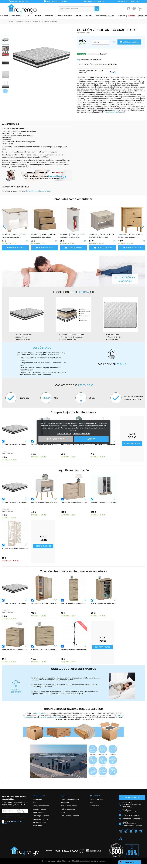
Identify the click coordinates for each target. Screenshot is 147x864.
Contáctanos (37, 799)
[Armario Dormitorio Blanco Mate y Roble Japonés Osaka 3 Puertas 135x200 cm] (104, 487)
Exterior (121, 16)
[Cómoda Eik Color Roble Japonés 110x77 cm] (74, 487)
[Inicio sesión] (128, 8)
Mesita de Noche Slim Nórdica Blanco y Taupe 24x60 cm (70, 237)
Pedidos (93, 802)
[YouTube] (136, 831)
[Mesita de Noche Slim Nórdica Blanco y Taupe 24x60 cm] (73, 217)
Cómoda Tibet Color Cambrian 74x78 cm (47, 649)
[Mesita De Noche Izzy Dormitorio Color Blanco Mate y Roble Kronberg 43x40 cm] (15, 217)
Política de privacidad (69, 806)
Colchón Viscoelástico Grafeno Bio (15, 444)
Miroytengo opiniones (41, 816)
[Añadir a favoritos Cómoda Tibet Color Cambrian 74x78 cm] (55, 646)
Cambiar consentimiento (70, 816)
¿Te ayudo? (126, 862)
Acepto (91, 439)
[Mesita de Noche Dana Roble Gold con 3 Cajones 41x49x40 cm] (44, 217)
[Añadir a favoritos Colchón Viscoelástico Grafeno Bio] (26, 441)
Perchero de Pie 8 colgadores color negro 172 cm (79, 649)
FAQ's (63, 812)
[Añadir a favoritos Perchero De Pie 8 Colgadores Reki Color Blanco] (115, 441)
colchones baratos (113, 112)
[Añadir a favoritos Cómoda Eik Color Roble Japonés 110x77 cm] (85, 498)
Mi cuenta (95, 795)
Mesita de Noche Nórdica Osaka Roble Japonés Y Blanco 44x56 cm (56, 502)
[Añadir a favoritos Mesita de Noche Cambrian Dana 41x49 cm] (26, 646)
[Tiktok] (126, 831)
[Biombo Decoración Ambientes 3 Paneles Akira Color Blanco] (15, 533)
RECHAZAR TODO (55, 439)
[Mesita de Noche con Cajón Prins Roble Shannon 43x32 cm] (102, 217)
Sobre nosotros (38, 812)
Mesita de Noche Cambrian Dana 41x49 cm (18, 649)
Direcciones (94, 806)
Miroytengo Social (39, 822)
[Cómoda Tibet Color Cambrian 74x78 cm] (44, 634)
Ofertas (131, 16)
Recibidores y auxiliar (105, 16)
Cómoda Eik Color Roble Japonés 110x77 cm (77, 502)
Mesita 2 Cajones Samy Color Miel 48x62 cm (128, 237)
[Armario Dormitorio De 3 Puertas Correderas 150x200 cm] (44, 588)
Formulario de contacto (132, 819)
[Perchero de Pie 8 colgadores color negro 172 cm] (74, 634)
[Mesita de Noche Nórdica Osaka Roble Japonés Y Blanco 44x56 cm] (44, 487)
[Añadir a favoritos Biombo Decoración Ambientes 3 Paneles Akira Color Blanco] (26, 544)
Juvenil (28, 16)
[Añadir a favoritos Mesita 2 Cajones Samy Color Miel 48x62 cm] (143, 241)
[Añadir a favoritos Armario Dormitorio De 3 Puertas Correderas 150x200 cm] (55, 600)
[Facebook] (131, 831)
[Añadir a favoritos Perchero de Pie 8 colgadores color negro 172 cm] (85, 646)
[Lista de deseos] (134, 9)
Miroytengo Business (40, 819)
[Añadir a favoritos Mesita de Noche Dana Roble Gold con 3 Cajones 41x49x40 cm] (56, 241)
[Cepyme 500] (116, 850)
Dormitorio (17, 16)
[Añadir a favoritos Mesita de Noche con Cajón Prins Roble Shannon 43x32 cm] (114, 241)
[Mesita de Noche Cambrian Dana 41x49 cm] (15, 634)
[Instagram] (121, 831)
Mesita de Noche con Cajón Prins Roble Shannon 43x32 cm (99, 237)
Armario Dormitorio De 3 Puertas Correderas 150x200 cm (52, 603)
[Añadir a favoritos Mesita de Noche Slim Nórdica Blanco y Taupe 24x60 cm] (85, 241)
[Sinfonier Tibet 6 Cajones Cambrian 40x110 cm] (74, 588)
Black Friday (37, 826)
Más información (64, 433)
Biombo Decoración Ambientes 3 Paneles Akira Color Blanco (24, 548)
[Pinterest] (141, 831)
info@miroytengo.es (131, 815)
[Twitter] (121, 839)
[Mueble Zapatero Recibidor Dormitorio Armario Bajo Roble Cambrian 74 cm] (104, 588)
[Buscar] (97, 8)
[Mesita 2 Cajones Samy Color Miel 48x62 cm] (131, 217)
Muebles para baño (64, 16)
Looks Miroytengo (39, 809)
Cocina (89, 16)
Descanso (49, 16)
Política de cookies (68, 809)
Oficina (79, 16)
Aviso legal (65, 802)
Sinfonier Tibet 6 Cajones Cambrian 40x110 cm (78, 603)
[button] (5, 91)
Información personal (98, 799)
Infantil (38, 16)
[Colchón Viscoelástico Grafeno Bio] (15, 429)
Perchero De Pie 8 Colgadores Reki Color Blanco (109, 444)
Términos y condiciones (70, 799)
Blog (34, 802)
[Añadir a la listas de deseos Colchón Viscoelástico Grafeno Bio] (114, 42)
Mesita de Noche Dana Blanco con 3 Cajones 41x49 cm (81, 444)
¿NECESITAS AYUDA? (132, 797)
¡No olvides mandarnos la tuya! (38, 191)
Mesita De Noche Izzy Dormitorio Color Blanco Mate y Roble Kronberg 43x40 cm (12, 237)
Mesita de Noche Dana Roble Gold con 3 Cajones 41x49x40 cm (41, 237)
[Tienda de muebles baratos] (22, 9)
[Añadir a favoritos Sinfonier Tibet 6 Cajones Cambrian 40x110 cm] (85, 600)
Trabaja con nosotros (41, 806)
